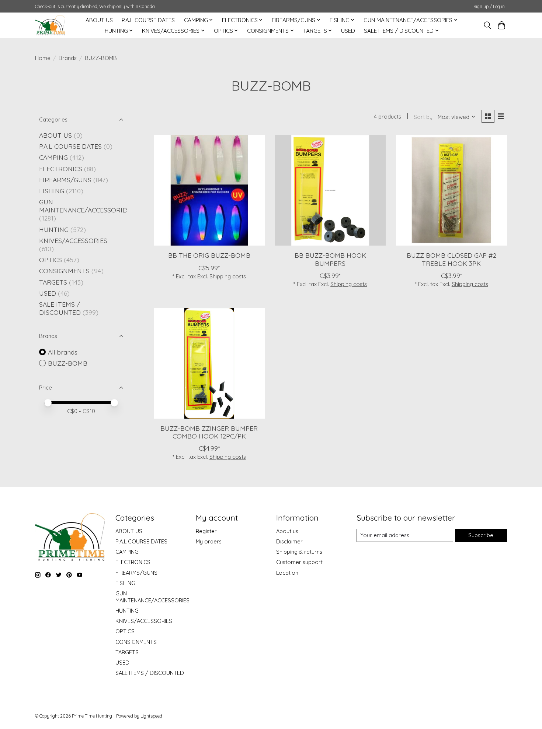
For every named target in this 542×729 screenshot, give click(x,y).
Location (287, 572)
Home (43, 57)
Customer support (299, 562)
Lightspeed (151, 716)
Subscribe (480, 535)
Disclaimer (289, 541)
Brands (68, 57)
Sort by (423, 116)
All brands (62, 352)
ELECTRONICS (60, 169)
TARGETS (53, 282)
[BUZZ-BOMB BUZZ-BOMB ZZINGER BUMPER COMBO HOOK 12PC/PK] (209, 363)
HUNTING (54, 229)
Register (206, 531)
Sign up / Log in (489, 6)
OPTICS (50, 260)
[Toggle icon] (487, 25)
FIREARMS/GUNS (65, 180)
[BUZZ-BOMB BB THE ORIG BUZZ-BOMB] (209, 190)
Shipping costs (227, 276)
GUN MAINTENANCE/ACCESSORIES (84, 206)
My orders (209, 541)
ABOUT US (99, 20)
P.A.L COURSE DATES (148, 20)
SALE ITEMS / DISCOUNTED (60, 308)
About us (287, 531)
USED (348, 30)
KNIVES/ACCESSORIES (73, 240)
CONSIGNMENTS (64, 271)
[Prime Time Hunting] (50, 25)
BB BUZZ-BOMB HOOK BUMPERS (330, 259)
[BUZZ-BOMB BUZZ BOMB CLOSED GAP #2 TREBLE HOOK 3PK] (451, 190)
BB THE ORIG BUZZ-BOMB (209, 255)
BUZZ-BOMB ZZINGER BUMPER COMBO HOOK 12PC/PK (209, 432)
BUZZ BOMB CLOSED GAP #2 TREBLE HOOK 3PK (451, 259)
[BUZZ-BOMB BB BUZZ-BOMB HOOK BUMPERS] (330, 190)
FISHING (51, 191)
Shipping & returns (299, 551)
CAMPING (53, 157)
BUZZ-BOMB (67, 363)
